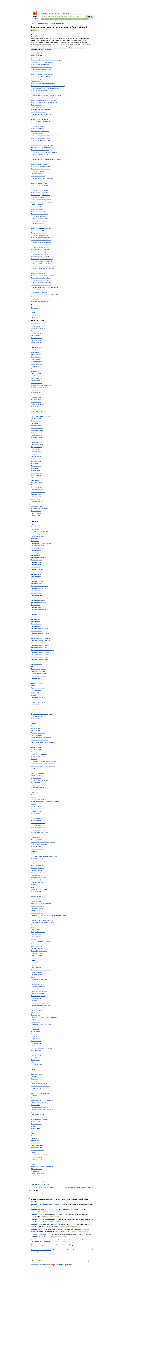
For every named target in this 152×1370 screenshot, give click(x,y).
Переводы (68, 19)
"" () (42, 62)
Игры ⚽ (84, 19)
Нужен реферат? (43, 1184)
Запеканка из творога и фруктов (41, 1250)
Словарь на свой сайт (83, 10)
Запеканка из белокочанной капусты (42, 1239)
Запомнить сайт (71, 10)
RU (91, 10)
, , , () (43, 742)
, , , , (49, 915)
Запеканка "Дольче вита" (39, 1209)
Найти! (90, 16)
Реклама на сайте (62, 1260)
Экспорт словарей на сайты (37, 1264)
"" (38, 52)
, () (46, 95)
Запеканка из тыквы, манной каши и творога (78, 1187)
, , (39, 586)
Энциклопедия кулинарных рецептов (48, 19)
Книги (76, 19)
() (48, 86)
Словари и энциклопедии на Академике (55, 13)
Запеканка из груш (37, 1214)
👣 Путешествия (36, 1262)
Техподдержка (54, 1260)
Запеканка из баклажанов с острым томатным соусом (48, 1224)
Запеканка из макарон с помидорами (42, 1245)
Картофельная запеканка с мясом (44, 1187)
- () (44, 102)
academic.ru (35, 18)
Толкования (60, 19)
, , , (43, 842)
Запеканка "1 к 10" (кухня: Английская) (43, 1229)
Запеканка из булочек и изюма (40, 1234)
